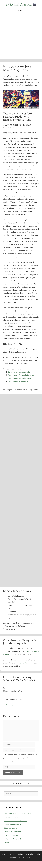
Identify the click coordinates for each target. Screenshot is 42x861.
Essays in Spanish (11, 835)
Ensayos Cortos (14, 854)
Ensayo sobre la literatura (18, 381)
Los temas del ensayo (12, 832)
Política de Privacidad (12, 839)
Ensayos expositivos (30, 390)
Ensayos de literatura (14, 390)
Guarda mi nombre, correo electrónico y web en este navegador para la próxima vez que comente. (22, 758)
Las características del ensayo (15, 821)
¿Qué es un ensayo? (11, 817)
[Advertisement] (21, 37)
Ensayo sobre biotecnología (19, 372)
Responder (9, 705)
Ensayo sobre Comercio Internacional (23, 375)
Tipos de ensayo (10, 828)
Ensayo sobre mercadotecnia (19, 378)
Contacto (7, 842)
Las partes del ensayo (12, 824)
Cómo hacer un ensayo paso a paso (17, 814)
